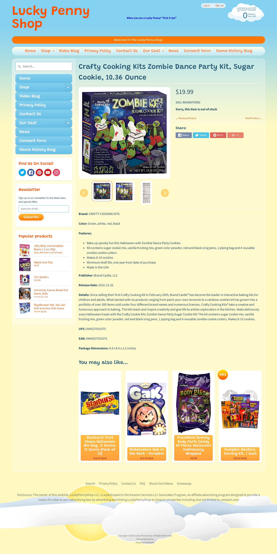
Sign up (219, 5)
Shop (48, 52)
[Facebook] (30, 172)
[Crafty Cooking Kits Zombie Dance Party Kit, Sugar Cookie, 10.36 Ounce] (102, 191)
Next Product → (253, 118)
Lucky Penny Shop (51, 18)
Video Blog (69, 51)
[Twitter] (22, 172)
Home (30, 51)
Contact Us (127, 51)
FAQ (142, 483)
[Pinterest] (39, 172)
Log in (206, 5)
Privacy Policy (98, 51)
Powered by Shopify (145, 542)
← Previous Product (186, 118)
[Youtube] (48, 172)
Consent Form (197, 51)
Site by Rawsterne (145, 539)
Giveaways (184, 483)
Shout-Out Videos (161, 483)
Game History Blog (234, 51)
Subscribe (31, 217)
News (174, 51)
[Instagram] (56, 172)
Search (90, 483)
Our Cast (154, 52)
